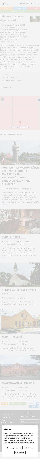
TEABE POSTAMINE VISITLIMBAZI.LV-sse (7, 416)
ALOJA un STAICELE (20, 11)
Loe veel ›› (5, 204)
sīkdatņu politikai (28, 443)
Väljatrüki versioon (18, 403)
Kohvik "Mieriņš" (12, 336)
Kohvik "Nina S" (12, 237)
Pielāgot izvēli (20, 453)
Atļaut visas (29, 448)
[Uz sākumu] (5, 3)
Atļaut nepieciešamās (14, 448)
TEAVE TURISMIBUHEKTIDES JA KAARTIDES (7, 422)
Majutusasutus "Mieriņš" (18, 383)
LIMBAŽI (33, 8)
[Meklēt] (31, 3)
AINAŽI (6, 8)
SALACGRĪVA (20, 8)
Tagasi (4, 403)
